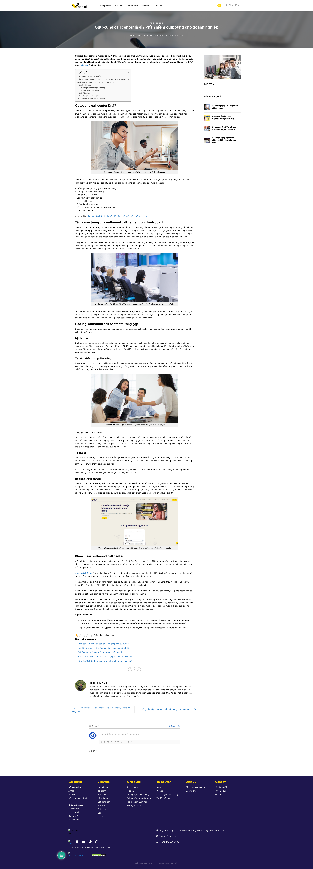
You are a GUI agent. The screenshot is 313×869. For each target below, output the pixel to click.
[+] (135, 742)
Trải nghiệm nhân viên (137, 802)
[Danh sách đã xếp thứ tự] (115, 742)
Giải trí (101, 816)
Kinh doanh (132, 787)
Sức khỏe (102, 805)
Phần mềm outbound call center (91, 99)
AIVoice (71, 794)
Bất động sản (104, 802)
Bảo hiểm (102, 794)
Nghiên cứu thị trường (90, 96)
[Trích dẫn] (121, 742)
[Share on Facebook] (130, 669)
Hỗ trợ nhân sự (134, 805)
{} (132, 742)
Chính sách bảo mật (168, 863)
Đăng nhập (175, 726)
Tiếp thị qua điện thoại (90, 90)
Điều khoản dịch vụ (144, 863)
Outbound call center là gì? (89, 76)
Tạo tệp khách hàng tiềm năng (93, 88)
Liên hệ (218, 794)
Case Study (132, 5)
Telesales (86, 93)
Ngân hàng (103, 787)
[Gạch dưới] (108, 742)
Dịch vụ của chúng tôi (196, 787)
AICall (71, 791)
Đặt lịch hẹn (86, 85)
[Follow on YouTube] (239, 5)
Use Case (119, 5)
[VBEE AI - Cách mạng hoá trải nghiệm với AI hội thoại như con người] (84, 5)
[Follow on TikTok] (233, 5)
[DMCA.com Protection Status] (98, 855)
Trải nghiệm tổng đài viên (139, 798)
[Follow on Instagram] (230, 5)
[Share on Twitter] (135, 669)
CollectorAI (73, 808)
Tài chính (102, 791)
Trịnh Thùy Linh (175, 35)
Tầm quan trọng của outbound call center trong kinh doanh (103, 79)
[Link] (128, 742)
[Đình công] (111, 742)
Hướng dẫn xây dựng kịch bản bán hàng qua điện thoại (166, 709)
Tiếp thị (130, 791)
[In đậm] (101, 742)
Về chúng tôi (221, 787)
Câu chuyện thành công (167, 794)
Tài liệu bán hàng (164, 798)
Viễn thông (103, 798)
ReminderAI (73, 812)
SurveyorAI (73, 816)
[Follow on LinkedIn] (236, 5)
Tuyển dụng (220, 791)
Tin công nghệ (156, 23)
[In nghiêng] (104, 742)
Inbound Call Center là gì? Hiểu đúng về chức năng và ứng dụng (117, 216)
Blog (158, 787)
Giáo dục (102, 809)
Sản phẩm (105, 5)
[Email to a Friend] (139, 669)
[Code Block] (125, 742)
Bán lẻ (100, 813)
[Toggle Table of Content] (126, 73)
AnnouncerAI (74, 819)
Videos (159, 791)
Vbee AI (84, 65)
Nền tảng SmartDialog (78, 798)
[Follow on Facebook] (226, 5)
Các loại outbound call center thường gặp (96, 82)
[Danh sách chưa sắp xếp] (118, 742)
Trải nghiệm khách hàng (138, 794)
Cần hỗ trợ (191, 791)
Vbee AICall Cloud (83, 573)
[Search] (219, 6)
